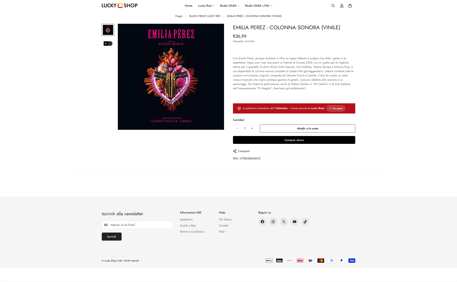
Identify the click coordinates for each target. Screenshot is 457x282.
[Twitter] (284, 221)
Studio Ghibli (228, 6)
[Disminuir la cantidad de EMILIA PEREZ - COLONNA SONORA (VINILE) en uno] (237, 128)
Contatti (223, 225)
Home (188, 6)
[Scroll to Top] (450, 262)
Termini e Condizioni (192, 232)
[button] (350, 6)
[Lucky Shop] (119, 5)
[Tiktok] (305, 221)
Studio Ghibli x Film (257, 6)
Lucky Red (204, 6)
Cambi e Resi (188, 225)
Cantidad (238, 120)
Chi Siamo (225, 219)
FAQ (222, 232)
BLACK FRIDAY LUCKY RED (204, 16)
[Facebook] (262, 221)
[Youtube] (294, 221)
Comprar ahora (294, 140)
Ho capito (338, 108)
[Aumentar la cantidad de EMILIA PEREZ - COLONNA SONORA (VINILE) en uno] (252, 128)
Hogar (178, 16)
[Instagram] (273, 221)
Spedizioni (186, 219)
